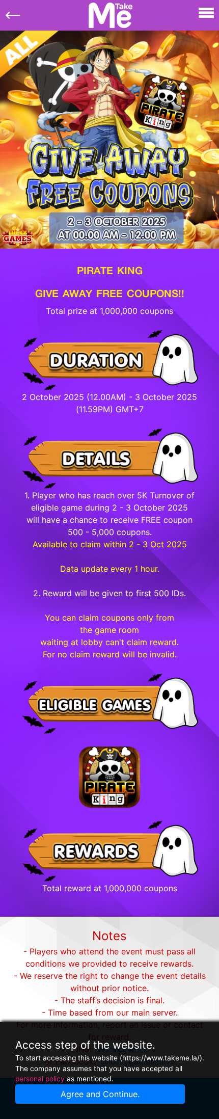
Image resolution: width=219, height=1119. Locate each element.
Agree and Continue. (100, 1094)
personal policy (40, 1079)
